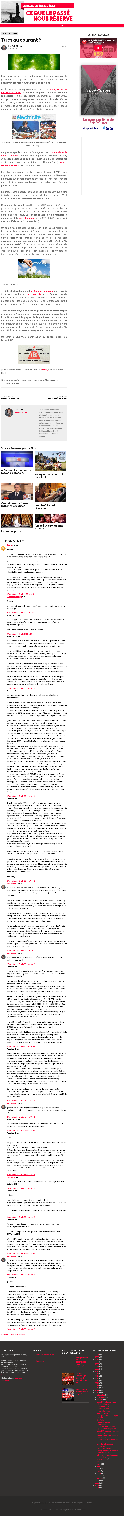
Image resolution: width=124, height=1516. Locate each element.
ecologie (6, 33)
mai (98, 1469)
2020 (97, 1369)
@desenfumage (14, 596)
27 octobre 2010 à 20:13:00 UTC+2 (21, 1117)
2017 (97, 1376)
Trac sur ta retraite (104, 1448)
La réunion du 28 (10, 397)
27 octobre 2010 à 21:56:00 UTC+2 (21, 1174)
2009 (97, 1481)
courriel (4, 1374)
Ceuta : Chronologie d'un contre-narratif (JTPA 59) (81, 1378)
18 (65, 46)
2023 (97, 1362)
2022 (97, 1364)
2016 (97, 1378)
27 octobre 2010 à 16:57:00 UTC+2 (21, 1046)
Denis (9, 545)
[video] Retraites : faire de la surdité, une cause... (107, 1452)
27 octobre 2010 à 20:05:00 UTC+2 (21, 1101)
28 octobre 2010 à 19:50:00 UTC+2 (21, 1329)
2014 (97, 1383)
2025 (97, 1357)
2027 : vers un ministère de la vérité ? (82, 1391)
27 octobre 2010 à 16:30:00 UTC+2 (21, 964)
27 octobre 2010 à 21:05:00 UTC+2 (21, 1130)
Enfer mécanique (57, 397)
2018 (97, 1374)
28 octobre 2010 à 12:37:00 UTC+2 (21, 1253)
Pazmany (11, 1177)
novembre (101, 1397)
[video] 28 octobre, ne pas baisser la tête (106, 1403)
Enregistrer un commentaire (13, 1334)
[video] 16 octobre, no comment (105, 1423)
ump (15, 33)
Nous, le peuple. (102, 1413)
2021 (97, 1367)
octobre (100, 1400)
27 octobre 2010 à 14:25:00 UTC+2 (21, 688)
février (99, 1476)
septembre (101, 1459)
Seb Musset (12, 883)
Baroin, (45, 370)
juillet (99, 1464)
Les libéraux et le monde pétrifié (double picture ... (107, 1428)
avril (99, 1471)
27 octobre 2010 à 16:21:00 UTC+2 (20, 950)
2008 (97, 1483)
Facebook (40, 1361)
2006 (97, 1488)
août (99, 1462)
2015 (97, 1381)
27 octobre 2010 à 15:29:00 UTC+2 (21, 881)
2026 (97, 1355)
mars (99, 1473)
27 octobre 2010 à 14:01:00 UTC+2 (20, 634)
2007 (97, 1485)
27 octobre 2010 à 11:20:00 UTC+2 (20, 594)
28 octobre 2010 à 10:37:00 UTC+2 (21, 1188)
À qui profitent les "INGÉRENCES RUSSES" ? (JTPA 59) (82, 1362)
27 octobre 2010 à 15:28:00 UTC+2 (21, 796)
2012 (97, 1388)
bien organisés (33, 294)
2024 (97, 1359)
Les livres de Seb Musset (45, 1355)
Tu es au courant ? (104, 1409)
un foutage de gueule (42, 291)
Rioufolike (100, 1420)
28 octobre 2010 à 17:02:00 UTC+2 (21, 1275)
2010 (97, 1393)
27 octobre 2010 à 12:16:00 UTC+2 (20, 613)
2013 (97, 1386)
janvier (99, 1478)
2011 (97, 1390)
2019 (97, 1371)
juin (98, 1466)
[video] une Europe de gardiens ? (105, 1445)
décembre (101, 1395)
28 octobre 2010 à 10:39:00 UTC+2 (21, 1217)
